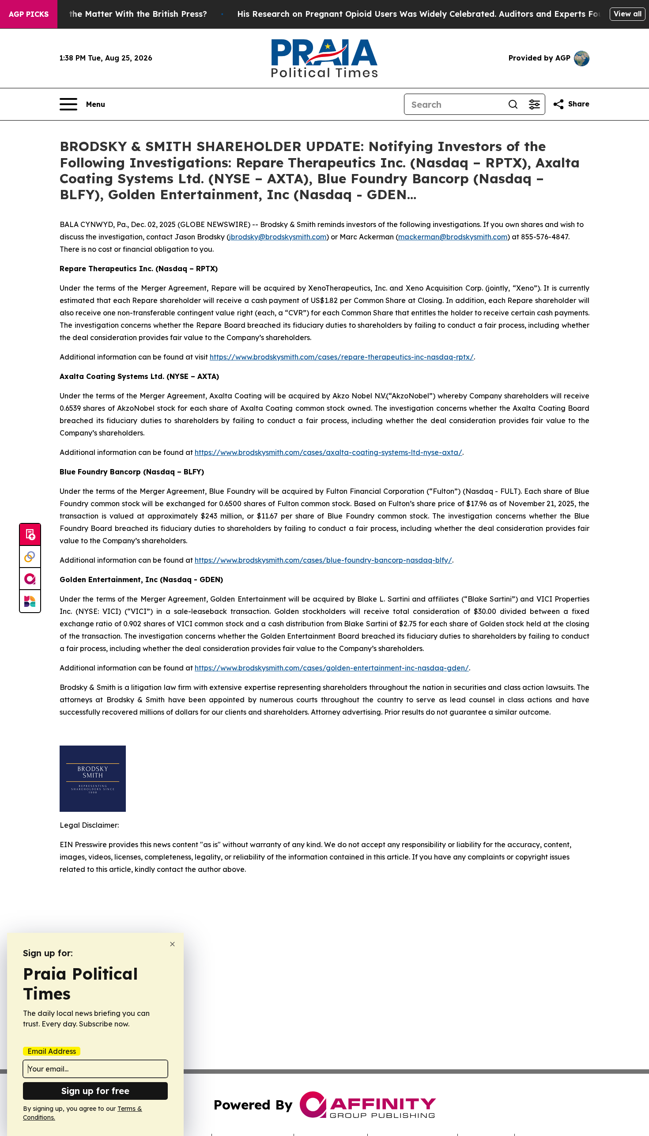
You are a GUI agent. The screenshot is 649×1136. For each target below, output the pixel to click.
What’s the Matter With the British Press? (122, 14)
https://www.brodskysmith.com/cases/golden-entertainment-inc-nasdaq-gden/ (332, 667)
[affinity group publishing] (30, 579)
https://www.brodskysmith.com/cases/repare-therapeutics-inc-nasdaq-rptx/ (342, 356)
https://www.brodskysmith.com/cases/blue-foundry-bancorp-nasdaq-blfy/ (323, 560)
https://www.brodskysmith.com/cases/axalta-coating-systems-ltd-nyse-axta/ (328, 452)
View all (627, 13)
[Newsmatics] (30, 601)
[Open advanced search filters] (534, 104)
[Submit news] (30, 535)
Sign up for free (95, 1090)
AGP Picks (29, 14)
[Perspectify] (30, 557)
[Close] (172, 944)
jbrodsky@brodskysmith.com (277, 236)
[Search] (513, 104)
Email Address (51, 1051)
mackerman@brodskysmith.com (452, 236)
